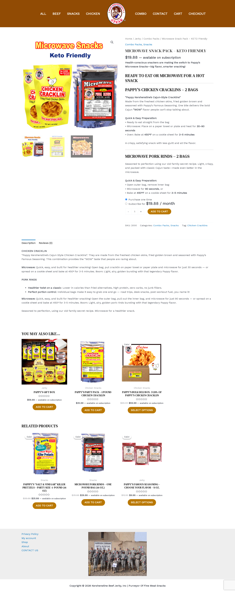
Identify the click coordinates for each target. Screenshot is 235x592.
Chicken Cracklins (197, 225)
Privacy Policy (30, 533)
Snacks (147, 44)
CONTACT (160, 14)
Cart (178, 14)
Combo (140, 14)
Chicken (93, 14)
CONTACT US (30, 550)
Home (128, 38)
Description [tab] (28, 242)
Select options (142, 410)
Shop (25, 542)
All (43, 14)
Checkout (197, 14)
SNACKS (73, 14)
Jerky (138, 38)
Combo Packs (151, 38)
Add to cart (159, 211)
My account (29, 538)
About (25, 546)
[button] (112, 42)
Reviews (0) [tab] (45, 242)
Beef (57, 14)
